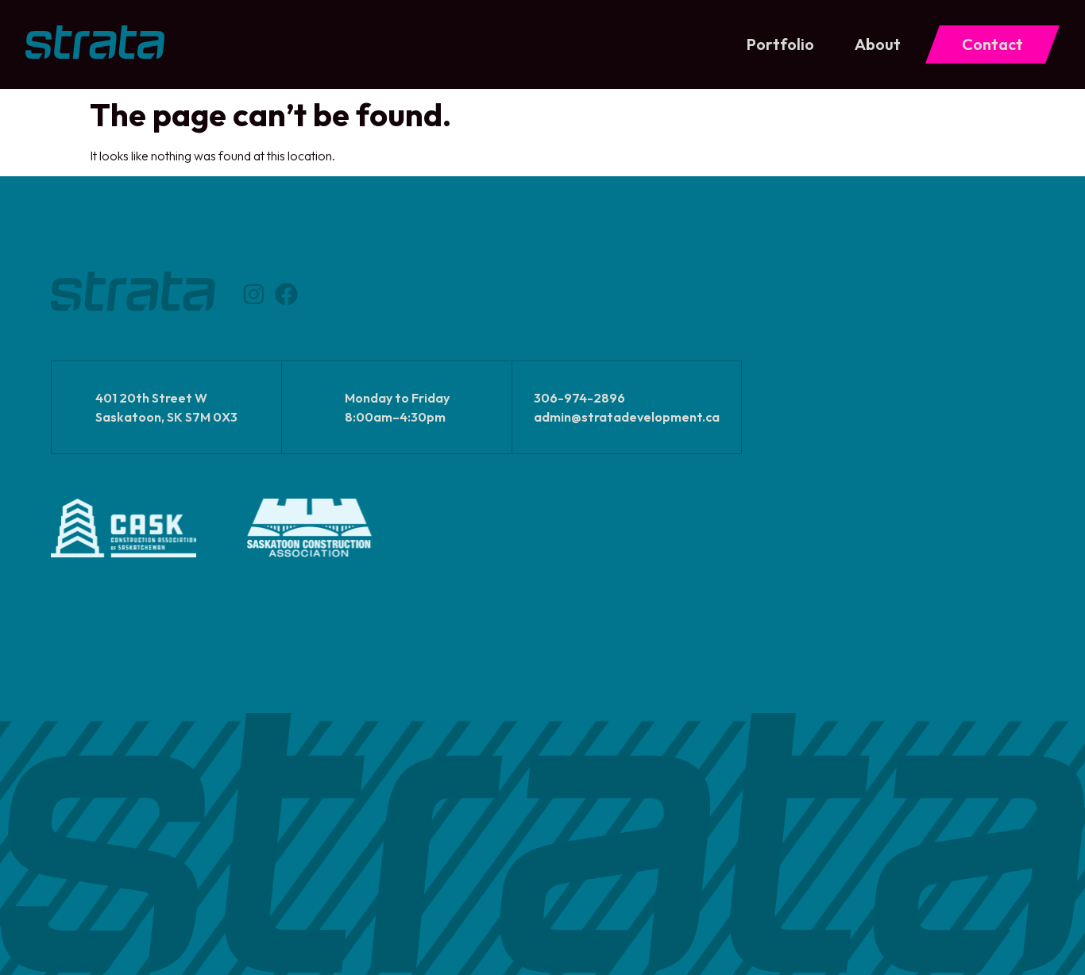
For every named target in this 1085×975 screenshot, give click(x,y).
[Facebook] (286, 294)
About (878, 44)
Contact (992, 44)
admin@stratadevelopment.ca (627, 417)
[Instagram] (253, 294)
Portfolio (780, 44)
